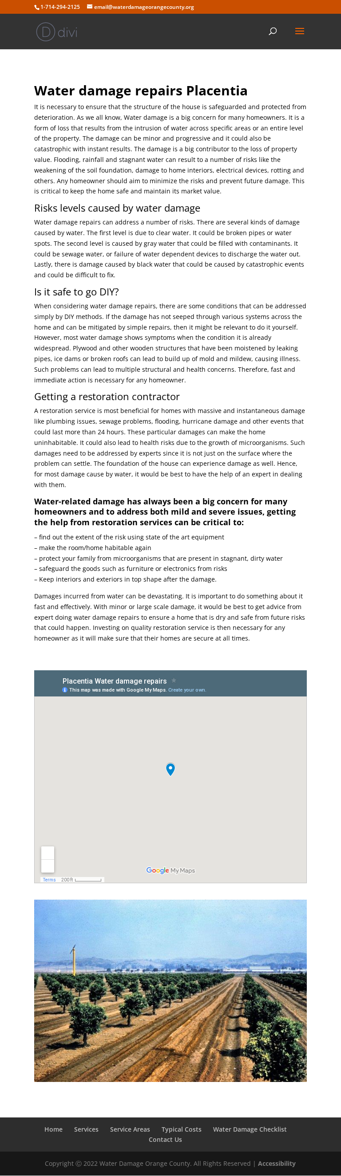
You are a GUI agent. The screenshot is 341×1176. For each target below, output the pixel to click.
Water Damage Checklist (250, 1129)
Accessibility (277, 1163)
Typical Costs (182, 1129)
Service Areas (130, 1129)
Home (53, 1129)
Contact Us (165, 1139)
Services (86, 1129)
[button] (300, 36)
